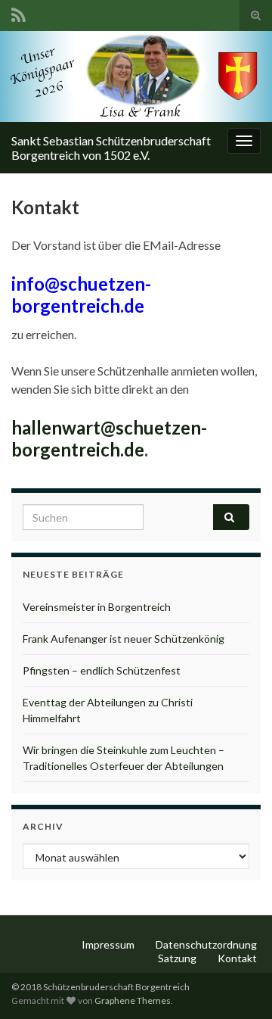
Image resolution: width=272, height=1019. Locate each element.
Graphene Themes (132, 1000)
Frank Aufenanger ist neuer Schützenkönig (123, 638)
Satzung (177, 958)
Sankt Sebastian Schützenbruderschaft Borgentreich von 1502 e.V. (111, 147)
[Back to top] (238, 985)
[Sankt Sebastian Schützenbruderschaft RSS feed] (18, 12)
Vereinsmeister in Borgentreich (97, 606)
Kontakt (237, 958)
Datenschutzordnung (206, 944)
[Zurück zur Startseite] (136, 76)
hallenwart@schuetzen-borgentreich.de (109, 438)
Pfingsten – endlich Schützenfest (102, 670)
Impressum (108, 944)
